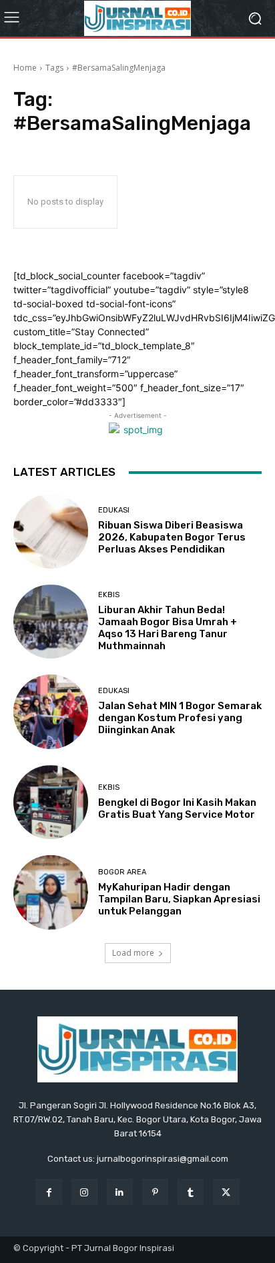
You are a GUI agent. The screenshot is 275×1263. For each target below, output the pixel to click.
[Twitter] (226, 1192)
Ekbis (108, 595)
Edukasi (113, 510)
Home (25, 67)
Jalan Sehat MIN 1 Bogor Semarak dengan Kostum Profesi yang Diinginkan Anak (180, 718)
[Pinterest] (155, 1192)
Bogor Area (122, 872)
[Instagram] (84, 1192)
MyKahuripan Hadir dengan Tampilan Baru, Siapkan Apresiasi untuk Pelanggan (179, 899)
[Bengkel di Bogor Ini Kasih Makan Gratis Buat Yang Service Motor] (50, 802)
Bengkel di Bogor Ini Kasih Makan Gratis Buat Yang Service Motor (177, 808)
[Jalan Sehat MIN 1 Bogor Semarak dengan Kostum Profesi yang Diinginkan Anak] (50, 711)
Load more (133, 952)
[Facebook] (48, 1192)
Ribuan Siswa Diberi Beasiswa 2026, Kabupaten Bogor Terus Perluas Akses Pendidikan (172, 537)
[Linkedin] (120, 1192)
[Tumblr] (191, 1192)
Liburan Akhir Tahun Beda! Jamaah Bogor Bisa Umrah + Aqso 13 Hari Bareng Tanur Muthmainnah (167, 628)
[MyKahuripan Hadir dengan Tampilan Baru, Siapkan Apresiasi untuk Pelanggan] (50, 892)
